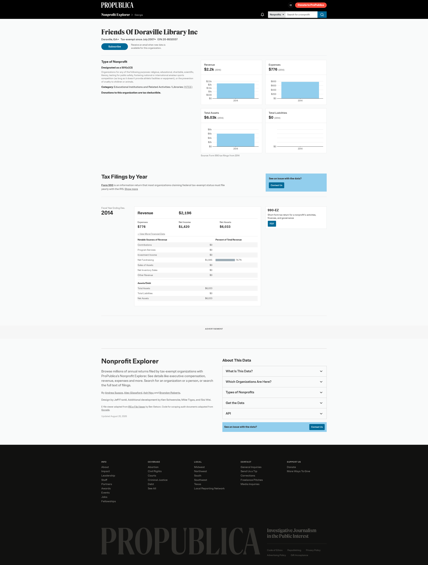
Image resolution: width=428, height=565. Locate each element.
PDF (272, 223)
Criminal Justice (158, 480)
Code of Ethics (275, 550)
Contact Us (276, 185)
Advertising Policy (276, 555)
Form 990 (107, 185)
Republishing (294, 550)
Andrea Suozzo (114, 392)
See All (152, 488)
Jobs (104, 497)
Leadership (108, 475)
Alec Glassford (133, 392)
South (197, 475)
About (105, 467)
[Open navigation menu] (290, 5)
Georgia (139, 15)
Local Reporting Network (209, 488)
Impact (105, 471)
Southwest (200, 480)
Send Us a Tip (249, 471)
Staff (104, 480)
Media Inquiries (250, 484)
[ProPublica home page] (180, 541)
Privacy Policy (313, 550)
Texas (197, 484)
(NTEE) (188, 87)
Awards (106, 488)
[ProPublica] (117, 5)
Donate (291, 467)
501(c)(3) (127, 67)
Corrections (248, 475)
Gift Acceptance (299, 555)
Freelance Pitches (252, 480)
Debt (151, 484)
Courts (152, 475)
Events (105, 492)
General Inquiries (251, 467)
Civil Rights (155, 471)
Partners (106, 484)
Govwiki (105, 410)
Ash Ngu (148, 392)
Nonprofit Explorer (115, 15)
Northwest (200, 471)
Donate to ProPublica (311, 5)
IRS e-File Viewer (136, 406)
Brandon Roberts (169, 392)
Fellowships (108, 501)
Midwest (199, 467)
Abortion (153, 467)
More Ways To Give (298, 471)
